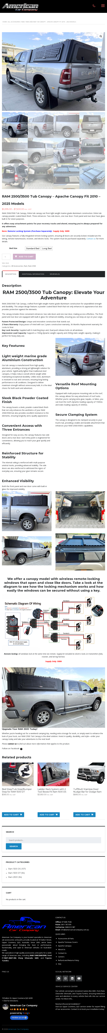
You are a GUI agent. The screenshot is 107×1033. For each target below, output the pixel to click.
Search (14, 846)
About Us (61, 949)
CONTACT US (60, 917)
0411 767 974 (66, 924)
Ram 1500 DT (14, 873)
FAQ (59, 964)
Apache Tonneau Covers (68, 942)
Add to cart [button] (11, 815)
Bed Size (13, 248)
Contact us (91, 238)
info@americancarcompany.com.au (75, 930)
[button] (101, 36)
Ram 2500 (32, 266)
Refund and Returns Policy (68, 960)
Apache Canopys (65, 946)
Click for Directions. (10, 1001)
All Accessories (14, 22)
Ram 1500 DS (14, 869)
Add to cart (26, 256)
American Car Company (23, 1005)
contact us (12, 744)
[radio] (32, 248)
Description (10, 274)
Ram (23, 22)
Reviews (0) (55, 274)
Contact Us (62, 953)
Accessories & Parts (66, 938)
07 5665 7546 (67, 922)
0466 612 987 (70, 927)
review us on (18, 1017)
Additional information (33, 274)
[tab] (10, 274)
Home (4, 22)
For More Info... (67, 999)
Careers (61, 957)
